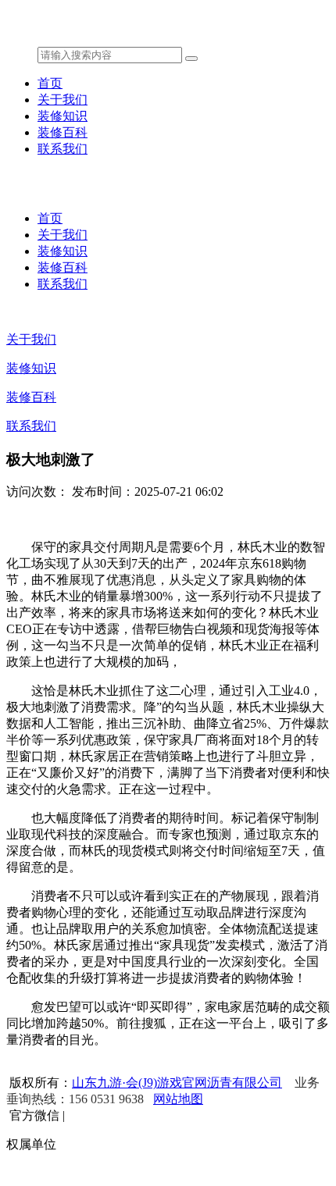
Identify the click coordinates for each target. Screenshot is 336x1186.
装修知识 (63, 116)
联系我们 (63, 148)
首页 (50, 83)
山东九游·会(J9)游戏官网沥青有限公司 (177, 1082)
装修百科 (63, 132)
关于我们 (63, 99)
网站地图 (178, 1099)
